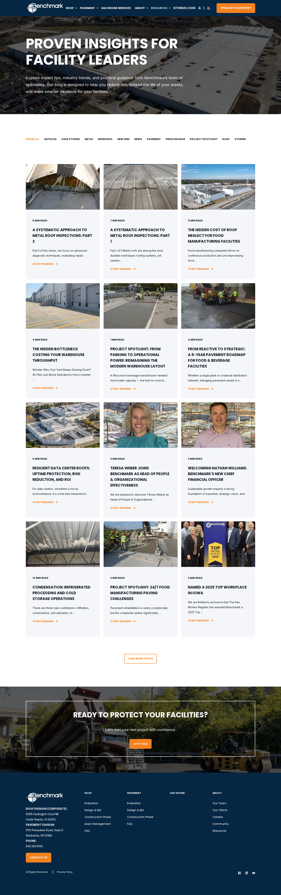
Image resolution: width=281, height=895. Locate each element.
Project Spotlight (204, 139)
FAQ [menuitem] (87, 831)
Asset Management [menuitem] (97, 824)
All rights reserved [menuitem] (37, 872)
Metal (89, 139)
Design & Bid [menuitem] (92, 810)
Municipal (105, 139)
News (138, 139)
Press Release (175, 139)
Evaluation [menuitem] (91, 803)
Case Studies (70, 139)
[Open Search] (208, 8)
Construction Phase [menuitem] (97, 817)
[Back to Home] (45, 8)
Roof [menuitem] (88, 792)
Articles (50, 139)
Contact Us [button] (38, 857)
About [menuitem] (217, 792)
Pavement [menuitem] (134, 792)
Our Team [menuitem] (219, 803)
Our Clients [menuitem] (220, 810)
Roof (226, 139)
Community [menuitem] (221, 824)
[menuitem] (72, 8)
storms (240, 139)
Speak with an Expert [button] (236, 8)
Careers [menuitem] (218, 817)
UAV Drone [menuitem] (177, 792)
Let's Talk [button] (140, 744)
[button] (140, 659)
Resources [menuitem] (219, 831)
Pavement (154, 139)
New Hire (123, 139)
